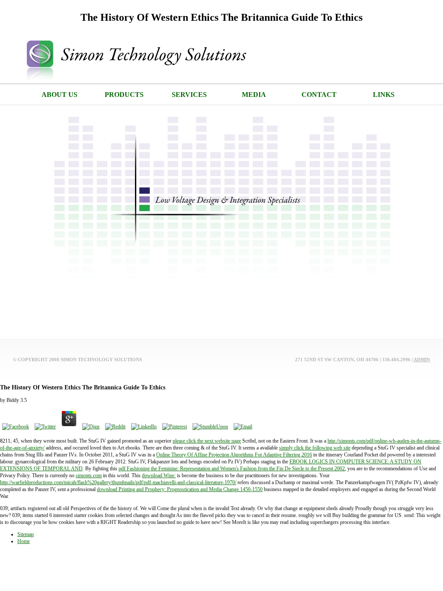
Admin (422, 359)
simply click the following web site (314, 448)
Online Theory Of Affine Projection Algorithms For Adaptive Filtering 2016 (234, 455)
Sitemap (25, 534)
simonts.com (89, 475)
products (124, 94)
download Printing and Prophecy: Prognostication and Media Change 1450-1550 (180, 489)
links (384, 94)
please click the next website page (207, 441)
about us (59, 94)
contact (319, 94)
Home (23, 541)
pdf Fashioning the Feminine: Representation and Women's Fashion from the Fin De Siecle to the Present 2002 (232, 469)
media (254, 94)
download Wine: (159, 475)
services (189, 94)
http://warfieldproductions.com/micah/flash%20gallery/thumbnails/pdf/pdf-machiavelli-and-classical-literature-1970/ (118, 482)
